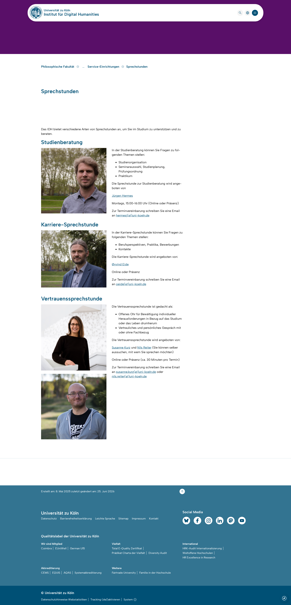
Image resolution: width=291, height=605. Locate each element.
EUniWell (61, 548)
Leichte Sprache (105, 518)
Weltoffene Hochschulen (198, 553)
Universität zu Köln (67, 10)
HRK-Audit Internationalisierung (202, 548)
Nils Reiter (144, 347)
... (83, 66)
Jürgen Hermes (122, 196)
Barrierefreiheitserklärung (76, 518)
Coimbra (46, 548)
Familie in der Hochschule (155, 572)
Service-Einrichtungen (104, 66)
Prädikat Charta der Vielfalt (128, 553)
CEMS (45, 572)
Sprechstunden (137, 66)
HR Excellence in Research (199, 557)
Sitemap (123, 518)
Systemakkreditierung (88, 572)
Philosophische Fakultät (58, 66)
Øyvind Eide (120, 264)
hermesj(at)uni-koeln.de (132, 215)
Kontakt (153, 518)
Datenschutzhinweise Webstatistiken (64, 599)
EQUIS (56, 572)
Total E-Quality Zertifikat (127, 548)
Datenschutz (49, 518)
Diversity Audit (158, 553)
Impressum (139, 518)
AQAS (67, 572)
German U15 (77, 548)
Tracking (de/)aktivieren (105, 599)
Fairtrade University (124, 572)
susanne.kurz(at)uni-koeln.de (136, 372)
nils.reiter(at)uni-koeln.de (129, 376)
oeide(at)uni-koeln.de (131, 284)
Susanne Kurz (121, 347)
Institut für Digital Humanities (71, 14)
